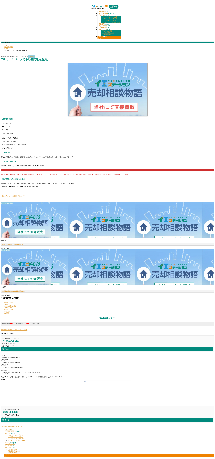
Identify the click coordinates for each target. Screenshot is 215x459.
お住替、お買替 (8, 302)
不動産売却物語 (107, 31)
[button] (107, 196)
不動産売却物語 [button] (6, 323)
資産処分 (6, 313)
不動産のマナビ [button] (35, 323)
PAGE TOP (209, 443)
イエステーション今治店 (109, 17)
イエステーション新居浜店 (110, 20)
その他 (32, 56)
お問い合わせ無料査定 (8, 455)
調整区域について (9, 311)
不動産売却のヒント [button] (21, 323)
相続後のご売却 (8, 309)
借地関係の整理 (8, 307)
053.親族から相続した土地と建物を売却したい (13, 291)
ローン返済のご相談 (10, 306)
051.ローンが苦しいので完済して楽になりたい (13, 244)
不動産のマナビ (107, 34)
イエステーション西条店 (109, 18)
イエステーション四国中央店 (111, 22)
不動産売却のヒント (108, 33)
